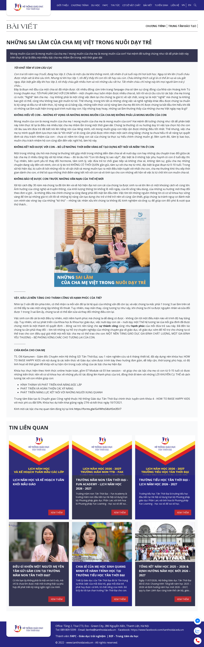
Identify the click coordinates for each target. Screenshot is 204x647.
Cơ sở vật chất (131, 5)
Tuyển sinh (161, 5)
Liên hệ (175, 5)
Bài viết (147, 5)
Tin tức (115, 5)
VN (183, 5)
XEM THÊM (56, 512)
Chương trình (79, 5)
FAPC (105, 5)
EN (189, 5)
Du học (95, 5)
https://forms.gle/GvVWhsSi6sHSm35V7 (97, 409)
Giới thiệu (63, 5)
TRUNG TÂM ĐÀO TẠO (182, 26)
